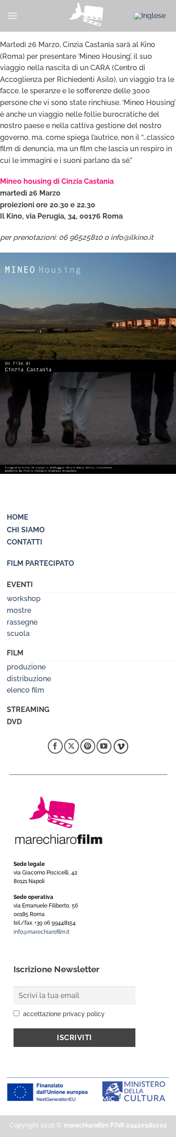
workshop (24, 598)
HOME (17, 517)
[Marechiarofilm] (88, 16)
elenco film (25, 690)
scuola (18, 633)
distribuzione (29, 678)
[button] (12, 16)
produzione (26, 667)
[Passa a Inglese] (150, 16)
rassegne (22, 622)
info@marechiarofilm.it (41, 932)
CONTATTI (24, 542)
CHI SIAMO (26, 530)
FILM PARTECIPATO (40, 563)
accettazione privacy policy (64, 1014)
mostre (19, 610)
